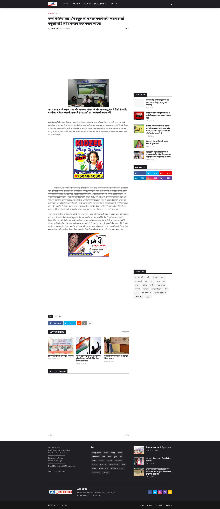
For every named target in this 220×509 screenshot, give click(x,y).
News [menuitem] (86, 4)
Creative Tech (62, 505)
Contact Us (159, 505)
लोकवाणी (137, 289)
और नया (52, 435)
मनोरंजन (144, 285)
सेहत (166, 289)
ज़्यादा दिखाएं (125, 332)
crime (137, 293)
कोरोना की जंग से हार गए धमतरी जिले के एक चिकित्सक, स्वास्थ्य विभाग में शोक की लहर (158, 115)
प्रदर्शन (137, 285)
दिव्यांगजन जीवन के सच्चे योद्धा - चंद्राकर (60, 356)
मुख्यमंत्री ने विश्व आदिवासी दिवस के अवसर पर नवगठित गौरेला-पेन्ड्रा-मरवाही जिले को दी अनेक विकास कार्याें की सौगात (158, 154)
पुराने (126, 435)
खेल (146, 281)
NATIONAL (138, 297)
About (149, 505)
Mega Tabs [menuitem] (99, 4)
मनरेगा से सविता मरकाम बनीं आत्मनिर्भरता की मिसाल (158, 459)
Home (142, 505)
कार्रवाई (155, 277)
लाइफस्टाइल (161, 285)
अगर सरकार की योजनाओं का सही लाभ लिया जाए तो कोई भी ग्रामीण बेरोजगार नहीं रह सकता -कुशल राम (158, 471)
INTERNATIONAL (160, 293)
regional (57, 13)
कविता (148, 277)
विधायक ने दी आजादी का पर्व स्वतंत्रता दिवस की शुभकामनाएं (157, 142)
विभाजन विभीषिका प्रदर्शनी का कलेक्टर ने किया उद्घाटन (116, 357)
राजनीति (152, 285)
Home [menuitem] (65, 4)
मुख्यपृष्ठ (50, 13)
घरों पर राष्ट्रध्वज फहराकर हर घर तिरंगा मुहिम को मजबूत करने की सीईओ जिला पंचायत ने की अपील (88, 358)
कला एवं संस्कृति (139, 277)
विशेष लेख (145, 289)
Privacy (169, 505)
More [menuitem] (112, 4)
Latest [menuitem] (75, 4)
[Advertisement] (88, 51)
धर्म (163, 281)
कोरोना (162, 277)
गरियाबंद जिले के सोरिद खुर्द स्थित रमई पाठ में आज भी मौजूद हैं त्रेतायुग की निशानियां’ (157, 102)
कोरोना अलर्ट (138, 281)
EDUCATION (146, 293)
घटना (152, 281)
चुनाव (158, 281)
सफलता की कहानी (157, 289)
